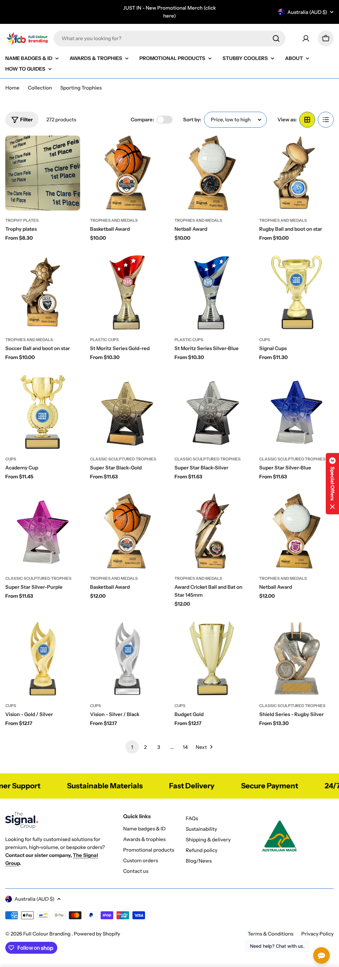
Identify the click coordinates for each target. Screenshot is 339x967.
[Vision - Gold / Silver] (42, 658)
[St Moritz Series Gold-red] (127, 292)
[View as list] (326, 120)
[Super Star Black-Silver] (211, 411)
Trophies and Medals (114, 220)
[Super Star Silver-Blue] (296, 411)
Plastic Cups (104, 339)
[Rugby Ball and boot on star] (296, 173)
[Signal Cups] (296, 292)
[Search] (276, 38)
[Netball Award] (211, 173)
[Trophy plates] (42, 173)
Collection (40, 88)
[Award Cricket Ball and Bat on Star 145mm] (211, 531)
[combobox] (169, 38)
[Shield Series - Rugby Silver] (296, 658)
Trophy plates (22, 220)
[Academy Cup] (42, 411)
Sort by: (192, 119)
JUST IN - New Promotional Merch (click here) (169, 12)
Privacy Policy (317, 934)
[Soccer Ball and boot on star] (42, 292)
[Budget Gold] (211, 658)
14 (185, 747)
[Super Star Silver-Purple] (42, 531)
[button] (332, 483)
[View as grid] (307, 120)
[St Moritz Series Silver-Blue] (211, 292)
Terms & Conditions (270, 934)
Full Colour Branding (47, 934)
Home (12, 88)
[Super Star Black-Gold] (127, 411)
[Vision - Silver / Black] (127, 658)
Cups (264, 339)
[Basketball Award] (127, 173)
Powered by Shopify (97, 934)
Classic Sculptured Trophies (123, 458)
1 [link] (132, 747)
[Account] (306, 38)
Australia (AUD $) (307, 12)
